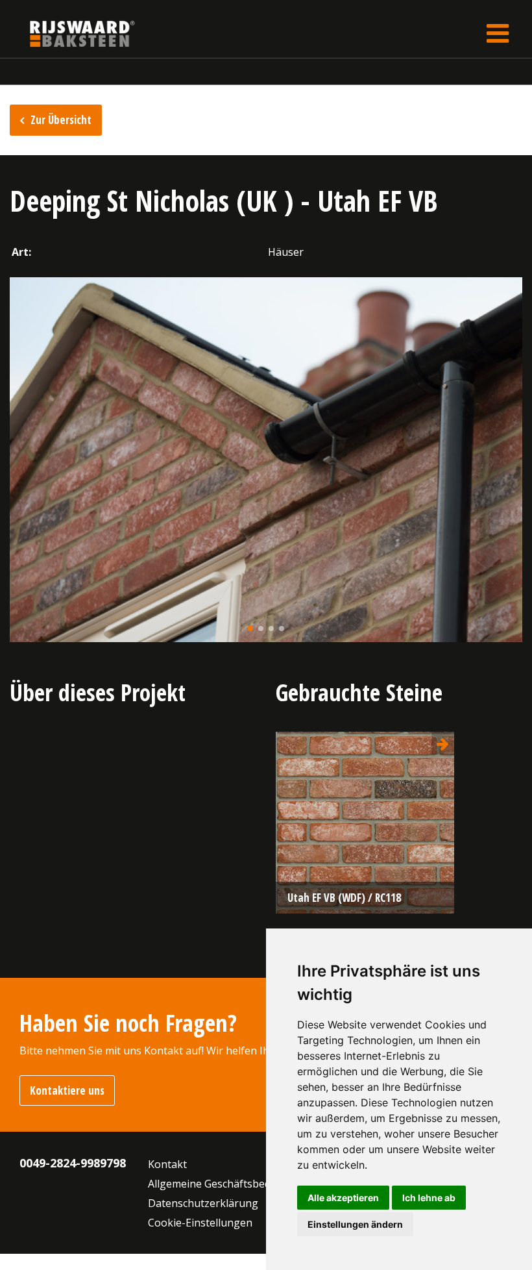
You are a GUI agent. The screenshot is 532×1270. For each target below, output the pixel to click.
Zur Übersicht (60, 119)
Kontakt (167, 1164)
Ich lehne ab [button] (428, 1197)
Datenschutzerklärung (203, 1203)
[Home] (72, 33)
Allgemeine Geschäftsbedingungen (233, 1184)
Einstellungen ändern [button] (355, 1224)
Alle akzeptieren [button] (343, 1197)
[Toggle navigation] (498, 33)
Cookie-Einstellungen (200, 1222)
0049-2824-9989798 (72, 1163)
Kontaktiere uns (67, 1090)
